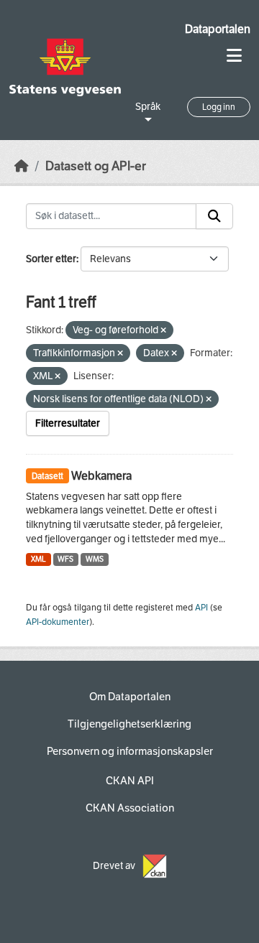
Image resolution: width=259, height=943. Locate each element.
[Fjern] (163, 330)
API (201, 608)
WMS (95, 559)
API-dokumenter (57, 622)
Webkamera (101, 476)
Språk (147, 107)
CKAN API (130, 780)
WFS (65, 559)
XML (38, 559)
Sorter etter (51, 259)
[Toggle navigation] (234, 56)
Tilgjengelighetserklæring (129, 723)
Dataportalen (217, 29)
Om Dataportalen (130, 696)
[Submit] (214, 216)
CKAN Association (130, 808)
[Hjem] (21, 166)
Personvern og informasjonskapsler (130, 751)
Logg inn (218, 107)
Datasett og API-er (95, 166)
